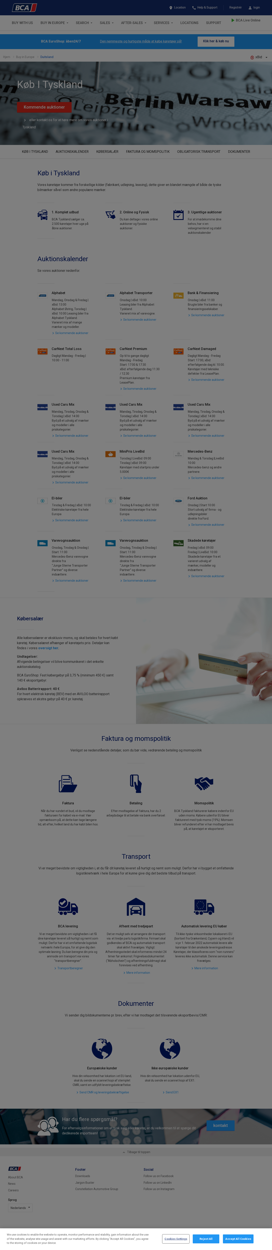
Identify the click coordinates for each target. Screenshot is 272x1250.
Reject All (206, 1238)
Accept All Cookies (238, 1238)
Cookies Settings (175, 1238)
